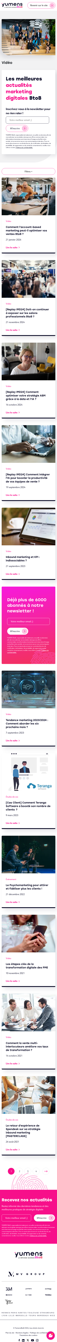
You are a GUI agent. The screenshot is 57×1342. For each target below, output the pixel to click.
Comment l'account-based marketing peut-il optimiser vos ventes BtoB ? (26, 231)
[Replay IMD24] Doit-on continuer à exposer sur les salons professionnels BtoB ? (27, 313)
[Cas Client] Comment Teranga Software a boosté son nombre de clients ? (28, 806)
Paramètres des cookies (28, 1335)
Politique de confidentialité (40, 1333)
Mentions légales (22, 1333)
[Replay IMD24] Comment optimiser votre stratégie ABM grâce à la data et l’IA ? (26, 395)
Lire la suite (11, 247)
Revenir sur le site (39, 5)
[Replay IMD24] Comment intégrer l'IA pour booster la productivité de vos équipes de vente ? (28, 478)
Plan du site (10, 1333)
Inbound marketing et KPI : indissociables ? (23, 559)
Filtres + (28, 171)
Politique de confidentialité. (24, 147)
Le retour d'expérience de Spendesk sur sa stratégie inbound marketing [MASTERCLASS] (23, 1131)
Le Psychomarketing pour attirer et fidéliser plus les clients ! (27, 887)
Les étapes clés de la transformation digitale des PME (27, 966)
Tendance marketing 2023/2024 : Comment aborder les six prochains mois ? (27, 724)
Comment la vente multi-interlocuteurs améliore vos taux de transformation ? (27, 1047)
